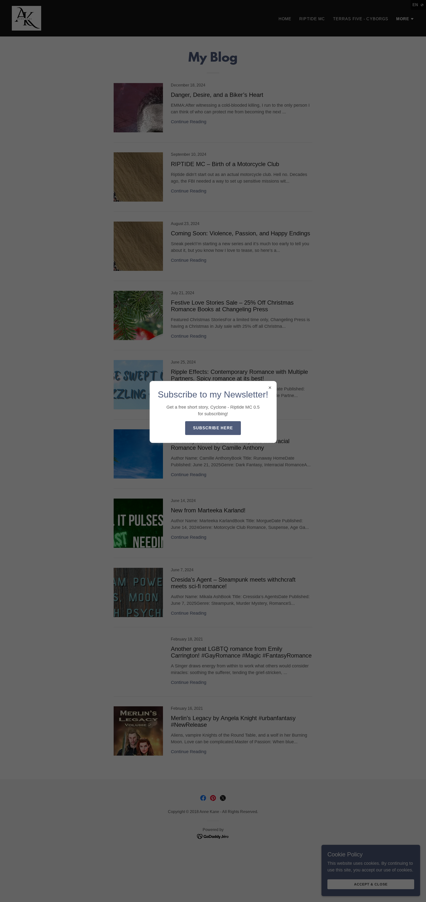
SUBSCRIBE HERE (213, 428)
